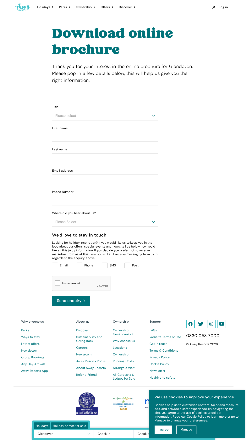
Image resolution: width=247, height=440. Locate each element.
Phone (88, 265)
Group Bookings (32, 357)
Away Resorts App (34, 371)
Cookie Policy (159, 364)
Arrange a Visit (124, 368)
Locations (120, 348)
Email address (62, 171)
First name (60, 128)
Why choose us (124, 341)
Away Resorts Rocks (91, 361)
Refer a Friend (86, 375)
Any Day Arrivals (33, 364)
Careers (82, 348)
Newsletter (29, 351)
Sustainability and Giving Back (89, 339)
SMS (113, 265)
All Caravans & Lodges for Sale (124, 377)
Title (55, 107)
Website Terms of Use (165, 337)
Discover (82, 330)
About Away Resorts (91, 368)
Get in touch (158, 344)
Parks (25, 330)
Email (64, 265)
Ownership (121, 354)
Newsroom (84, 354)
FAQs (153, 330)
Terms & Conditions (164, 351)
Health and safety (162, 378)
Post (135, 265)
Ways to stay (30, 337)
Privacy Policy (160, 357)
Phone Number (63, 192)
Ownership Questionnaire (123, 332)
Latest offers (30, 344)
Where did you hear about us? (74, 213)
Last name (59, 149)
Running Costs (123, 361)
